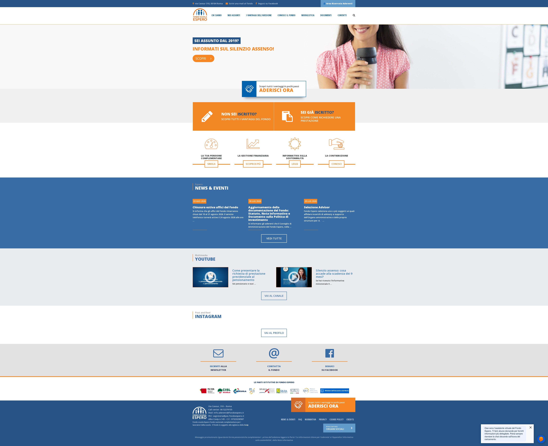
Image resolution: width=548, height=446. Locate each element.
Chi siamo (216, 15)
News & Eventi (288, 419)
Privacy (323, 419)
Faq (300, 419)
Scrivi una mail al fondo (241, 3)
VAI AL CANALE (274, 295)
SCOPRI (201, 58)
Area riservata (335, 427)
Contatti (342, 15)
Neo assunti (234, 15)
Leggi (295, 164)
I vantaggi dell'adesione (259, 15)
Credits (350, 419)
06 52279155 (226, 409)
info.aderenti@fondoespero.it (229, 412)
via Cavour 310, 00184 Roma (209, 3)
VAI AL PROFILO (274, 333)
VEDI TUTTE (274, 238)
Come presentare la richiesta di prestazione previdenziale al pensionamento (248, 275)
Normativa (310, 419)
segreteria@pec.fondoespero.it (228, 416)
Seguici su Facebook (268, 3)
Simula (211, 164)
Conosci (337, 164)
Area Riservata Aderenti (339, 3)
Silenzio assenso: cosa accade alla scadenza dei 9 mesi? (334, 274)
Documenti (326, 15)
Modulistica (307, 15)
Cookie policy (336, 419)
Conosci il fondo (286, 15)
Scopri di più (253, 164)
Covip (216, 419)
